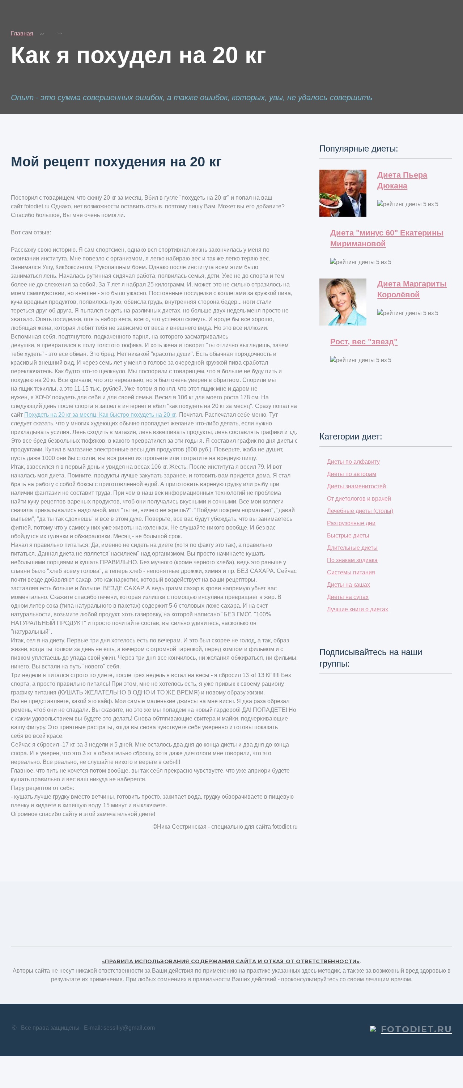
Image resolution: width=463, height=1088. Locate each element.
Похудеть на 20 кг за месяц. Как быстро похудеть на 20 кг (100, 415)
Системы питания (351, 572)
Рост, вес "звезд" (364, 341)
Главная (22, 33)
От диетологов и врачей (359, 499)
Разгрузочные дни (351, 523)
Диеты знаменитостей (356, 486)
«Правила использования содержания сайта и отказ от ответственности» (231, 961)
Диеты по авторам (351, 474)
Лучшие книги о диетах (357, 609)
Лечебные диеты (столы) (360, 511)
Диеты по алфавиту (353, 462)
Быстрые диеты (348, 535)
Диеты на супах (348, 597)
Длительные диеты (352, 548)
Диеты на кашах (348, 585)
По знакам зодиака (352, 560)
